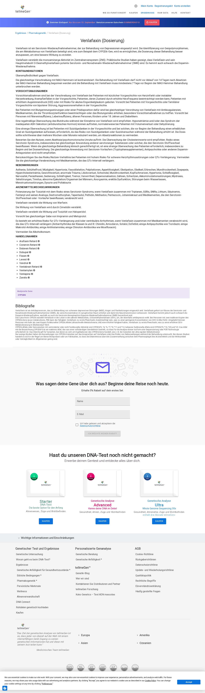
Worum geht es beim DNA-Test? (33, 559)
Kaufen (133, 12)
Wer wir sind (82, 578)
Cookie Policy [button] (150, 681)
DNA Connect (23, 601)
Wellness (22, 591)
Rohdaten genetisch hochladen (32, 607)
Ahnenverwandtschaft (28, 596)
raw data (163, 12)
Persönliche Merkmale (29, 586)
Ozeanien (145, 643)
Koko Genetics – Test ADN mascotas (95, 594)
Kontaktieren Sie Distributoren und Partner (98, 584)
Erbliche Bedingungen (28, 575)
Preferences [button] (47, 684)
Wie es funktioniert (114, 12)
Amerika (145, 635)
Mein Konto (147, 6)
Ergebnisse (148, 12)
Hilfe (174, 12)
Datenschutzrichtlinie (90, 426)
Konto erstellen (182, 6)
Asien (84, 643)
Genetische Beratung (87, 554)
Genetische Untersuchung (29, 554)
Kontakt (186, 12)
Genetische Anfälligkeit (88, 559)
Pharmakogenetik (37, 33)
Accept (189, 682)
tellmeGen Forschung (87, 589)
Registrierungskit (164, 6)
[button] (135, 6)
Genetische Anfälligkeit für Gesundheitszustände (43, 570)
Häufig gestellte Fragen (147, 591)
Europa (85, 635)
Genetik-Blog (82, 573)
